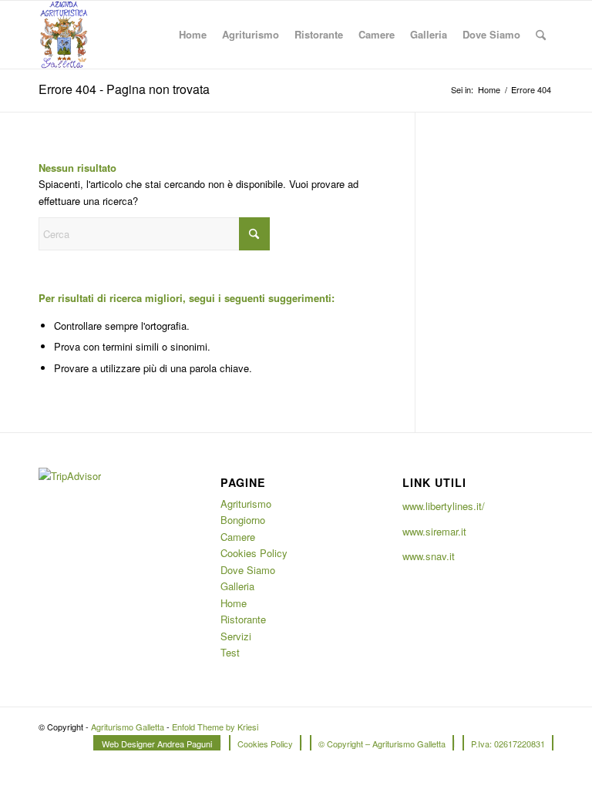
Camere (237, 536)
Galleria (237, 586)
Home (233, 603)
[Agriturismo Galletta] (64, 35)
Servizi (235, 636)
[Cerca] (540, 35)
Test (230, 652)
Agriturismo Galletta (127, 726)
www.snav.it (428, 556)
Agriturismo (245, 503)
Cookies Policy (254, 553)
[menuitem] (192, 35)
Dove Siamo (247, 569)
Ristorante (243, 619)
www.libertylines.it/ (443, 506)
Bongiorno (242, 519)
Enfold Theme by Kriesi (215, 726)
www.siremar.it (434, 531)
